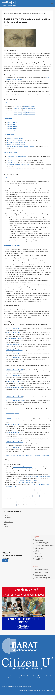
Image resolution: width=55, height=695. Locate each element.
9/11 (6, 490)
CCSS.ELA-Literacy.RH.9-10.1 (14, 370)
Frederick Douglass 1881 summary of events (19, 130)
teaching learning (27, 501)
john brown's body (45, 496)
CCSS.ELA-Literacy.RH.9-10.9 (14, 397)
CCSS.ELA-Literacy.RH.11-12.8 (14, 438)
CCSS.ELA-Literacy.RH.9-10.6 (14, 387)
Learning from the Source (22, 498)
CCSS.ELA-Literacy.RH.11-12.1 (12, 413)
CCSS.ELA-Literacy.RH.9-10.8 (14, 393)
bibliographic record (29, 106)
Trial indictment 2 (11, 126)
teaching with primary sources (41, 501)
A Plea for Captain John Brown (15, 140)
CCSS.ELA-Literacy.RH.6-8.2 (14, 332)
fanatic (23, 493)
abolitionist (18, 490)
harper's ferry (8, 496)
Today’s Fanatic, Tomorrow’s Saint (16, 156)
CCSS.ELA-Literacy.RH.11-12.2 (12, 418)
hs (21, 496)
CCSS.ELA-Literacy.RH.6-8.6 (14, 344)
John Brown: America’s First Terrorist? (18, 164)
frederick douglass (31, 493)
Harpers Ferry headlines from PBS (22, 467)
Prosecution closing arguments (15, 142)
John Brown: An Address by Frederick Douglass (20, 146)
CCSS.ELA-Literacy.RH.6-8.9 (14, 353)
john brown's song (9, 498)
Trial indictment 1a (11, 122)
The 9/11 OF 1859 (12, 160)
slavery (20, 501)
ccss (32, 490)
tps (31, 504)
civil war (37, 490)
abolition (11, 490)
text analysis (21, 504)
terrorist (13, 504)
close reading (44, 490)
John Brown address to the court (15, 144)
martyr (32, 498)
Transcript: (14, 168)
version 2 (35, 476)
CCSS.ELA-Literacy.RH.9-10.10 (15, 400)
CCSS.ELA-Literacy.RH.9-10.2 (14, 375)
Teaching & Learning (9, 16)
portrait (19, 106)
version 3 (41, 476)
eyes (15, 106)
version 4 (47, 476)
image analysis (27, 496)
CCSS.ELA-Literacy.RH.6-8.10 (14, 357)
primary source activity (10, 501)
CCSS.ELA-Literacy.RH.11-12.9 (14, 442)
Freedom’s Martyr (12, 162)
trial (34, 504)
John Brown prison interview (14, 138)
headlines (15, 496)
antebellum (26, 490)
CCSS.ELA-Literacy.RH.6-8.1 (14, 328)
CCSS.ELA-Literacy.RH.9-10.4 (14, 381)
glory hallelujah (42, 493)
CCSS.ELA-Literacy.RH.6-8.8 (14, 350)
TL (27, 504)
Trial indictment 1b (11, 124)
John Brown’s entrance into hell (28, 480)
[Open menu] (52, 3)
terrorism (7, 504)
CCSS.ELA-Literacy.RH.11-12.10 (15, 447)
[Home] (4, 13)
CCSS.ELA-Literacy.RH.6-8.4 (14, 338)
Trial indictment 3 (11, 128)
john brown (36, 496)
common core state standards (12, 493)
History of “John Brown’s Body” (24, 482)
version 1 (29, 476)
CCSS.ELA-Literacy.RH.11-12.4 (14, 424)
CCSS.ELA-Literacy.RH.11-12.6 (14, 432)
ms (36, 498)
